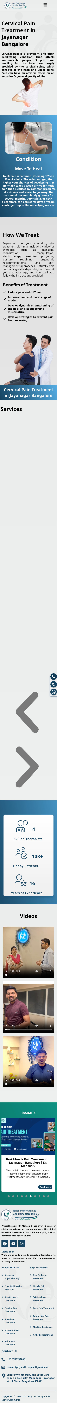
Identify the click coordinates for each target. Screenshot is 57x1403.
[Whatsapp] (53, 692)
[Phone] (53, 676)
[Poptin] (53, 684)
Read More (45, 1187)
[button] (45, 4)
